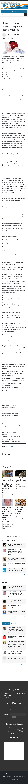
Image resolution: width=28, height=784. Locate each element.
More (22, 574)
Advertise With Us (6, 773)
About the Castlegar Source (19, 776)
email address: (5, 714)
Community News (7, 695)
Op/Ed (21, 695)
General (11, 446)
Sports (20, 697)
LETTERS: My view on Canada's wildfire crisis (20, 480)
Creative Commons (7, 776)
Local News (7, 693)
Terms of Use (15, 773)
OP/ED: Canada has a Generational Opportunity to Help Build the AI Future (16, 658)
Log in (22, 781)
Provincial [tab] (6, 623)
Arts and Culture (21, 693)
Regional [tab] (13, 623)
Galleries (7, 697)
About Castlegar (14, 779)
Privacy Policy (23, 773)
